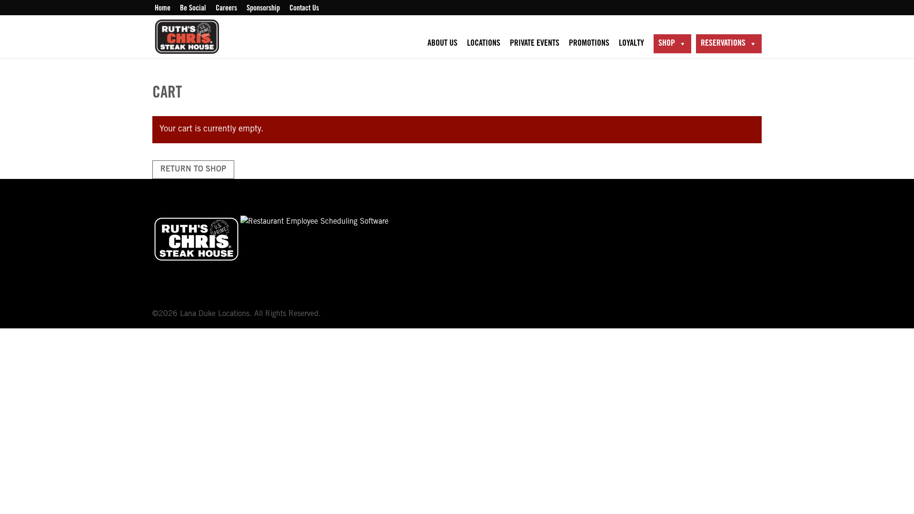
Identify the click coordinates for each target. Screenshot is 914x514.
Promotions (589, 44)
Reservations (723, 44)
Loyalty (631, 44)
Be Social (193, 8)
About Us (442, 44)
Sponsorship (263, 8)
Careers (226, 8)
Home (162, 8)
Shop (666, 44)
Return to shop (193, 169)
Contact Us (304, 8)
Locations (483, 44)
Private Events (534, 44)
